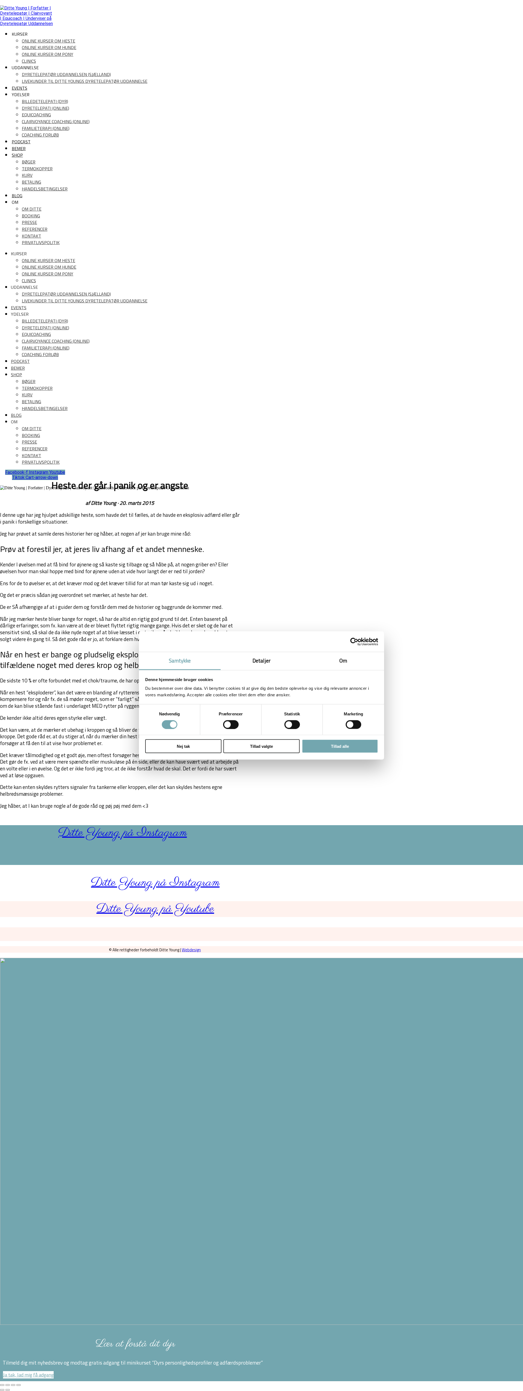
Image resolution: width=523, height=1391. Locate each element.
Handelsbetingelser (45, 189)
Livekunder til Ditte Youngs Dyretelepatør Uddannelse (84, 81)
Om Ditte (31, 209)
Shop (17, 155)
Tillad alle (340, 746)
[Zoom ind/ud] (2, 1385)
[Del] (13, 1385)
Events (19, 88)
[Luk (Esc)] (18, 1385)
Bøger (28, 162)
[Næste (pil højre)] (7, 1390)
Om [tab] (343, 660)
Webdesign (191, 950)
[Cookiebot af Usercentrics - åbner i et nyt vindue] (354, 641)
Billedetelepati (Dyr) (45, 101)
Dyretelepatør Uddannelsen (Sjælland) (66, 74)
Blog (17, 195)
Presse (29, 222)
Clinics (29, 61)
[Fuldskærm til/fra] (7, 1385)
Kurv (27, 175)
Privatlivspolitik (41, 242)
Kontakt (31, 236)
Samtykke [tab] (180, 660)
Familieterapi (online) (45, 128)
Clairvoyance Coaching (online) (56, 121)
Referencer (34, 229)
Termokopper (37, 168)
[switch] (231, 724)
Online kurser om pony (47, 54)
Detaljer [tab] (261, 660)
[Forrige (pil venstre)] (2, 1390)
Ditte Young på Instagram (122, 833)
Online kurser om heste (48, 41)
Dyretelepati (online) (45, 108)
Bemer (19, 148)
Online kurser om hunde (49, 47)
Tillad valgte (261, 746)
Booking (31, 215)
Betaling (31, 182)
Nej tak (183, 746)
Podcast (21, 141)
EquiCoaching (36, 114)
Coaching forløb (40, 135)
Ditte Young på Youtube (155, 909)
